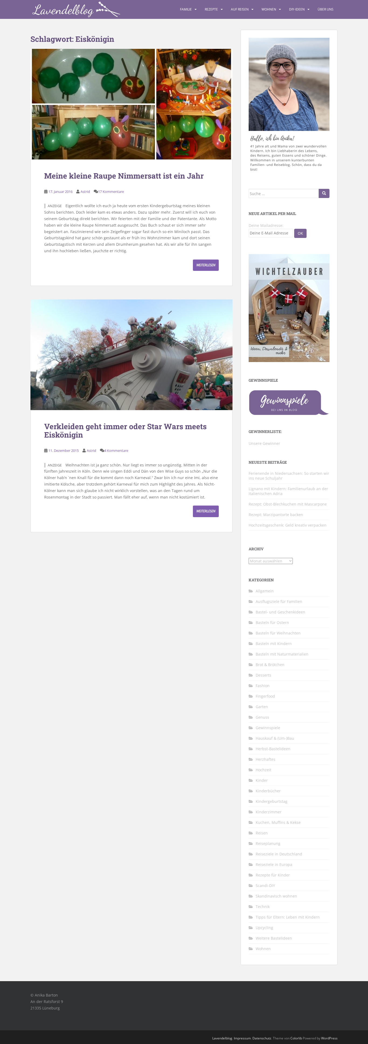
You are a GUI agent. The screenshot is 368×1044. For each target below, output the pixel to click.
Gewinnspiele (268, 727)
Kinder (262, 780)
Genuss (262, 717)
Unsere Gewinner (264, 443)
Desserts (263, 675)
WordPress (329, 1038)
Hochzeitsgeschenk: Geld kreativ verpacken (288, 525)
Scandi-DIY (265, 885)
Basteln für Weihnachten (278, 633)
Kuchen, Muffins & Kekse (278, 822)
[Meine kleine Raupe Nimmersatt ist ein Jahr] (131, 104)
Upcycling (264, 927)
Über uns (326, 9)
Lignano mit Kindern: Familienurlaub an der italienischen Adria (288, 491)
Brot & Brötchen (270, 664)
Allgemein (265, 590)
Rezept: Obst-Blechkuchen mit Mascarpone (288, 504)
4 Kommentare (116, 450)
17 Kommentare (111, 191)
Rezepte (211, 9)
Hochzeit (263, 769)
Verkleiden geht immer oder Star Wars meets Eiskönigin (125, 430)
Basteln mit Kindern (274, 643)
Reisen (262, 832)
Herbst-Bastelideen (273, 748)
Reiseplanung (268, 843)
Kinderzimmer (269, 811)
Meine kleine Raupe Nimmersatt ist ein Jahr (124, 176)
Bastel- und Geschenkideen (280, 612)
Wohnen (269, 9)
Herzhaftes (265, 759)
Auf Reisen (240, 9)
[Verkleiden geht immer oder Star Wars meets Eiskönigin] (131, 354)
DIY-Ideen (297, 9)
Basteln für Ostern (272, 622)
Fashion (263, 685)
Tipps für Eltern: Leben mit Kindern (288, 917)
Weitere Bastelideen (274, 938)
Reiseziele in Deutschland (279, 854)
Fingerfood (265, 696)
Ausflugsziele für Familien (279, 601)
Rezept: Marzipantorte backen (276, 514)
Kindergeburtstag (271, 801)
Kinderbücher (268, 790)
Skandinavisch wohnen (276, 896)
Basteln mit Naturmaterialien (282, 654)
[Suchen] (324, 193)
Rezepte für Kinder (273, 875)
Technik (263, 906)
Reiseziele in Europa (274, 864)
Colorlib (296, 1038)
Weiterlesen (205, 265)
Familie (186, 9)
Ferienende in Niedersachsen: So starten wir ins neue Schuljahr (289, 476)
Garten (262, 706)
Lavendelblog (222, 1038)
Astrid (85, 191)
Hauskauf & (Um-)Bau (275, 738)
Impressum (242, 1038)
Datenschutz (261, 1038)
